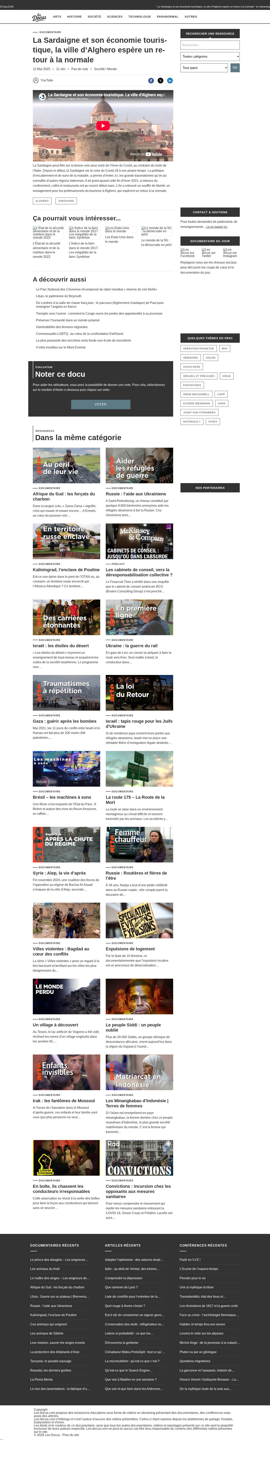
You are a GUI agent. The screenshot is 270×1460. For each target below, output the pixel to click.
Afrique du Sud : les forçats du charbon (57, 1287)
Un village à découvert (55, 1024)
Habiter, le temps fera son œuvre (202, 1324)
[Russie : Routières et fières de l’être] (139, 845)
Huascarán (191, 366)
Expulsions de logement (130, 948)
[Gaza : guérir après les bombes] (66, 693)
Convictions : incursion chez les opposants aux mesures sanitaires (138, 1191)
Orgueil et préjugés (199, 376)
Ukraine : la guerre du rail (132, 645)
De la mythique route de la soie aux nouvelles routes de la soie (204, 1389)
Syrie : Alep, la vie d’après (59, 873)
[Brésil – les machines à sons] (66, 769)
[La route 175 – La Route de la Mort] (139, 769)
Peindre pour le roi (193, 1278)
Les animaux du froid (44, 1269)
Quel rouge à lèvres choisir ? (125, 1306)
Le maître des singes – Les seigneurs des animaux (59, 1278)
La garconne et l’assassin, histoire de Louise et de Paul (206, 1371)
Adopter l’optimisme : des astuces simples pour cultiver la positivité (134, 1260)
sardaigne (66, 201)
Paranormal (168, 16)
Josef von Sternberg (199, 412)
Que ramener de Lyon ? (121, 1287)
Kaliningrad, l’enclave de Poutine (66, 569)
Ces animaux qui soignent (48, 1324)
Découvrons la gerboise (121, 1342)
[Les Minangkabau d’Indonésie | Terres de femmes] (139, 1073)
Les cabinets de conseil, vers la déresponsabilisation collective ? (139, 572)
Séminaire (190, 357)
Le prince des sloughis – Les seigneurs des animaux (57, 1260)
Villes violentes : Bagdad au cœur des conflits (61, 951)
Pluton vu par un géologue (198, 1352)
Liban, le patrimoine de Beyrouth (58, 296)
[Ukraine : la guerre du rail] (139, 618)
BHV (225, 348)
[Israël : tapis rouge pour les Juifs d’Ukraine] (139, 693)
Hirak (227, 376)
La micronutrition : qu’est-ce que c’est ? (132, 1361)
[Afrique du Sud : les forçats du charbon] (66, 466)
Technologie (139, 16)
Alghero (42, 201)
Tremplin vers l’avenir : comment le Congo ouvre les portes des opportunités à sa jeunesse (99, 313)
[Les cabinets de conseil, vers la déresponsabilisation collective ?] (139, 541)
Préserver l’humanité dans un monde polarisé (68, 320)
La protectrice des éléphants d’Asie (54, 1352)
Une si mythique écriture (197, 1287)
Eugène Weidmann (196, 403)
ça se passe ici (216, 226)
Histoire (74, 16)
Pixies (213, 421)
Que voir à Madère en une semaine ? (131, 1379)
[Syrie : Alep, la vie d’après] (66, 845)
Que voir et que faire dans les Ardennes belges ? (132, 1389)
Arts (57, 16)
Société (94, 16)
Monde (112, 69)
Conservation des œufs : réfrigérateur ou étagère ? (133, 1325)
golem (210, 357)
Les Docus (52, 1435)
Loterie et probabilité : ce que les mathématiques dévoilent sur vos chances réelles (134, 1334)
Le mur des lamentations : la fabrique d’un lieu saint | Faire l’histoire (59, 1389)
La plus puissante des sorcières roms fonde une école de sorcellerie (83, 340)
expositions (192, 385)
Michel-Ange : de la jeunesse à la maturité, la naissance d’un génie (209, 1343)
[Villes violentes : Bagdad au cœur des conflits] (66, 921)
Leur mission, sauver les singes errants (57, 1342)
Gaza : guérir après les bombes (64, 721)
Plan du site (70, 1435)
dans (222, 403)
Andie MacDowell (196, 394)
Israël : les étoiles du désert (61, 645)
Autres (191, 16)
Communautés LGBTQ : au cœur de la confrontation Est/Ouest (79, 333)
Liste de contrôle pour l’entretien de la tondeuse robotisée (131, 1297)
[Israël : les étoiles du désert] (66, 618)
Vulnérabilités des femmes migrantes (62, 327)
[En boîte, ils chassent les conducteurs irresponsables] (66, 1158)
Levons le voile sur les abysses (201, 1333)
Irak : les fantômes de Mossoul (64, 1100)
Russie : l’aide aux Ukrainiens (136, 493)
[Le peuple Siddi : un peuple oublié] (139, 997)
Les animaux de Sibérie (46, 1333)
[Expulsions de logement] (139, 921)
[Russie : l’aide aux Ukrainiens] (139, 466)
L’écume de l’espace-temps (199, 1269)
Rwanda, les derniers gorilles (50, 1370)
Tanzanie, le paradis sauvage (50, 1361)
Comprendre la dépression (123, 1278)
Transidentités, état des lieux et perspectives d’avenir (201, 1297)
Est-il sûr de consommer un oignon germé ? (134, 1315)
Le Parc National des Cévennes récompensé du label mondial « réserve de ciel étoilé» (96, 289)
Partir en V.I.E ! (190, 1259)
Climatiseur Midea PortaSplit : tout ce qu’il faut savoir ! (134, 1352)
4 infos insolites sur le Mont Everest (60, 347)
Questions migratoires (195, 1361)
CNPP (221, 394)
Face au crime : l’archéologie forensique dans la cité (208, 1315)
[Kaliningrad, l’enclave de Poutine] (66, 541)
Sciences (115, 16)
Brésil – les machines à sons (62, 797)
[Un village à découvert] (66, 997)
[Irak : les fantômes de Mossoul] (66, 1073)
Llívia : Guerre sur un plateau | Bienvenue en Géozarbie (59, 1297)
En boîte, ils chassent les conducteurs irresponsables (61, 1189)
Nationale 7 (192, 421)
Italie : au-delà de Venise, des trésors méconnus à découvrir (131, 1269)
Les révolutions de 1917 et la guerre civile (209, 1306)
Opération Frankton (198, 348)
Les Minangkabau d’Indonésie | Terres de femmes (137, 1103)
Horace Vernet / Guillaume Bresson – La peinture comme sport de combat (208, 1380)
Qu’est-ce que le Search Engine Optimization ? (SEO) (127, 1371)
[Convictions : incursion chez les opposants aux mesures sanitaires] (139, 1158)
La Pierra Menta (41, 1379)
